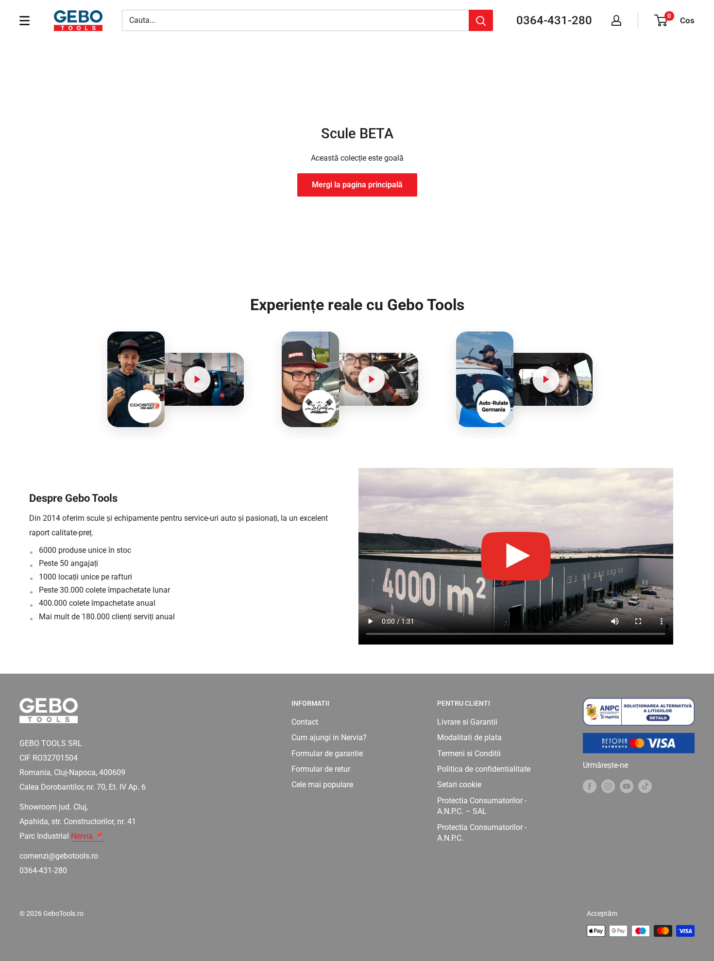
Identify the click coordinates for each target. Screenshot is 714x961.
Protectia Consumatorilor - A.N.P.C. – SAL (482, 806)
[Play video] (197, 379)
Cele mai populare (322, 784)
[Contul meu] (616, 20)
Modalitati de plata (469, 737)
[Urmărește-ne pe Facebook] (589, 786)
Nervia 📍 (87, 836)
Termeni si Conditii (469, 753)
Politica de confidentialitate (483, 769)
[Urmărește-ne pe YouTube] (626, 786)
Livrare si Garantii (467, 722)
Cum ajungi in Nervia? (329, 737)
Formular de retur (320, 769)
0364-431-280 (554, 20)
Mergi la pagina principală (357, 184)
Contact (304, 722)
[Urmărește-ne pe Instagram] (608, 786)
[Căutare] (481, 20)
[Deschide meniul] (24, 20)
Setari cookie (459, 784)
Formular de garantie (327, 753)
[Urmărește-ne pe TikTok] (645, 786)
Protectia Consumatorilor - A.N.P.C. (482, 833)
